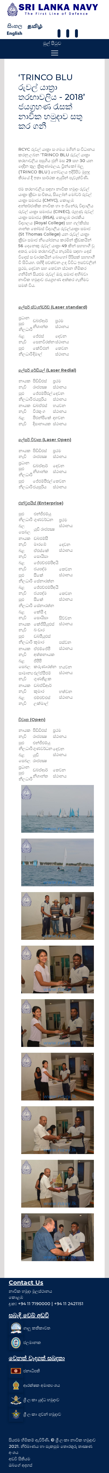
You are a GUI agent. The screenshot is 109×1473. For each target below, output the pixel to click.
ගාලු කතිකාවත (36, 1327)
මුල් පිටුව (52, 43)
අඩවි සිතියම (19, 1458)
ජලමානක (32, 1342)
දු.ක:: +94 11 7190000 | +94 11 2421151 (46, 1303)
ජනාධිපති (31, 1370)
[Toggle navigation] (54, 52)
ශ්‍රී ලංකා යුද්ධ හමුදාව (41, 1399)
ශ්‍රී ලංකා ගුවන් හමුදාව (42, 1414)
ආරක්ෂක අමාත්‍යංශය (41, 1385)
